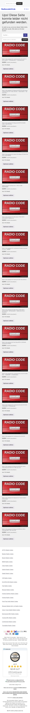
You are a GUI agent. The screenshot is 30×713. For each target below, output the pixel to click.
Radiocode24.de (8, 9)
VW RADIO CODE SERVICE (10, 693)
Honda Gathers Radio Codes (10, 593)
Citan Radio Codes (7, 565)
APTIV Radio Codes (7, 550)
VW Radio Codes (7, 578)
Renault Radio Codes (8, 589)
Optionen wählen (8, 69)
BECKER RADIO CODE (17, 691)
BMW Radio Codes (7, 561)
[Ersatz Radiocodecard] (11, 681)
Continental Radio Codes (9, 621)
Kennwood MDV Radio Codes (10, 614)
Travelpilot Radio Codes (8, 625)
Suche (19, 3)
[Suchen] (25, 35)
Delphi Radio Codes (7, 573)
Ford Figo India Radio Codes (10, 601)
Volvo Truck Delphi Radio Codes (11, 610)
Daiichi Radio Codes (7, 569)
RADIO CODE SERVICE (8, 691)
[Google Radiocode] (21, 681)
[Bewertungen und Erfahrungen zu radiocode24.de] (15, 680)
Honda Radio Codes (7, 597)
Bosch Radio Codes (7, 558)
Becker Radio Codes (7, 554)
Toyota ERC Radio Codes (9, 617)
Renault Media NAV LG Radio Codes (12, 606)
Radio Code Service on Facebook (11, 687)
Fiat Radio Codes (7, 586)
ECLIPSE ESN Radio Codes (9, 582)
